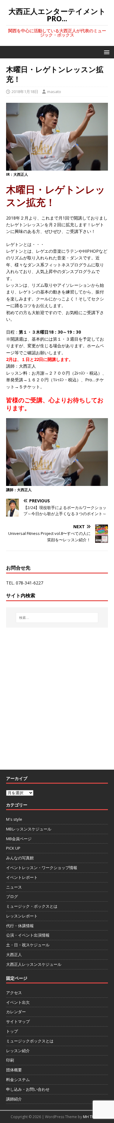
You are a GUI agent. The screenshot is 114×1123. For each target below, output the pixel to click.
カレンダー (16, 1011)
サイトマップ (18, 1021)
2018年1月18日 (25, 91)
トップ (12, 1031)
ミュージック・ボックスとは (31, 906)
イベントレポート (22, 877)
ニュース (14, 887)
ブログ (12, 896)
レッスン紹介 (18, 1050)
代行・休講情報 (20, 925)
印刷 (10, 1060)
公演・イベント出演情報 (28, 935)
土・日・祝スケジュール (28, 945)
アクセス (14, 992)
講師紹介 (14, 1099)
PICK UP (13, 848)
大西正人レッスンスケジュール (33, 964)
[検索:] (57, 617)
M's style (14, 819)
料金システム (18, 1079)
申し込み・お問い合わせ (28, 1089)
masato (54, 91)
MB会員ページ (19, 838)
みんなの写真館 (20, 858)
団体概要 (14, 1070)
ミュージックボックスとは (30, 1041)
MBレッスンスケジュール (28, 829)
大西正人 (14, 954)
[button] (105, 51)
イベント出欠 (18, 1002)
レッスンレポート (22, 916)
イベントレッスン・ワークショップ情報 (41, 867)
